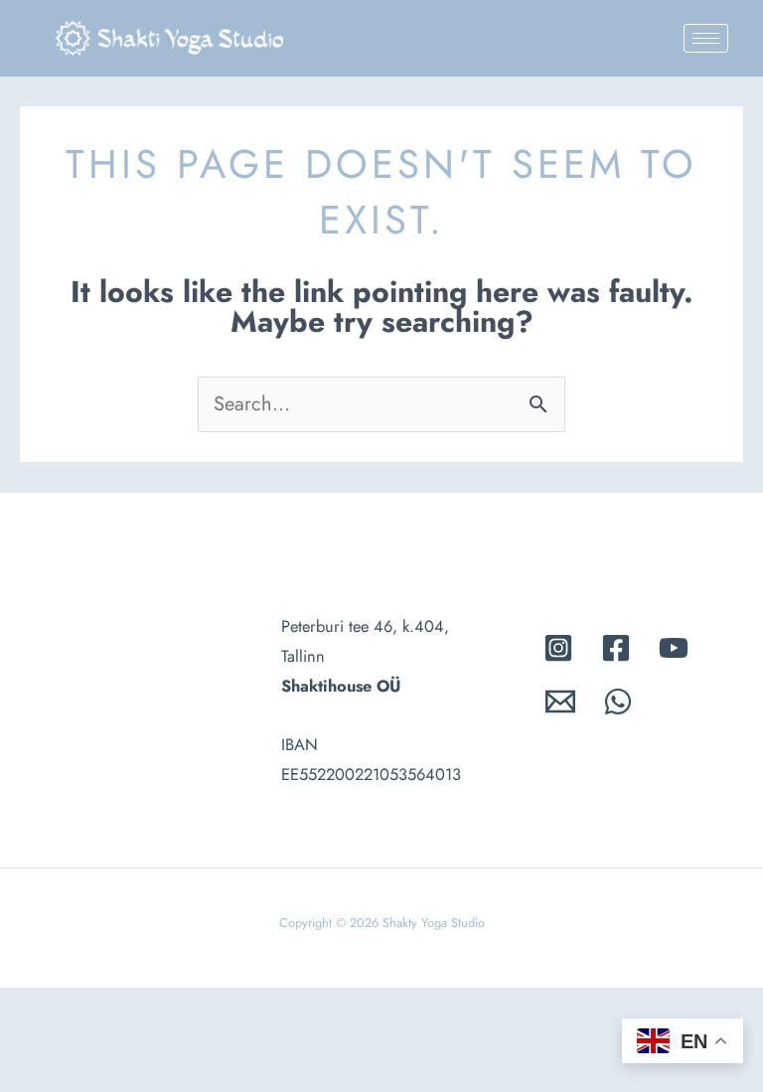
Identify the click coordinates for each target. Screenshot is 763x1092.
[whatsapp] (618, 701)
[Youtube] (673, 648)
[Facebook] (616, 648)
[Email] (560, 701)
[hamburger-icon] (706, 38)
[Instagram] (558, 648)
